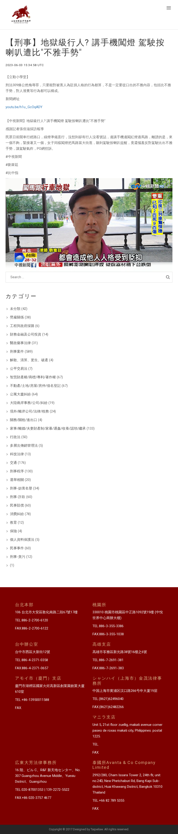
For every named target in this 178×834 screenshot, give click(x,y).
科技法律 (17, 454)
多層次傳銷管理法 (24, 445)
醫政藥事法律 (20, 343)
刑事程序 (17, 471)
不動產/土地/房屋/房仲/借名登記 (35, 386)
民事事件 (17, 548)
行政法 (15, 437)
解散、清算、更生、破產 (29, 360)
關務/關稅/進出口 (23, 420)
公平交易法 (18, 369)
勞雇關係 (17, 317)
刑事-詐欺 (17, 497)
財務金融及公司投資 (25, 334)
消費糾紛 (17, 514)
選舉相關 (17, 480)
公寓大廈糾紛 (20, 394)
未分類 (15, 309)
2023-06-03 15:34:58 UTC (25, 65)
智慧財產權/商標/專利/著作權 (33, 377)
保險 (13, 531)
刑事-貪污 (17, 557)
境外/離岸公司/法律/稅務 (29, 411)
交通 (13, 463)
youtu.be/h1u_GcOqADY (24, 107)
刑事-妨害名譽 (21, 488)
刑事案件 (17, 351)
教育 (13, 522)
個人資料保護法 (22, 540)
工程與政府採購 (22, 326)
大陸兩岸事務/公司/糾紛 (29, 403)
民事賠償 (17, 505)
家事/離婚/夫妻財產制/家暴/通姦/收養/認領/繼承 (48, 428)
